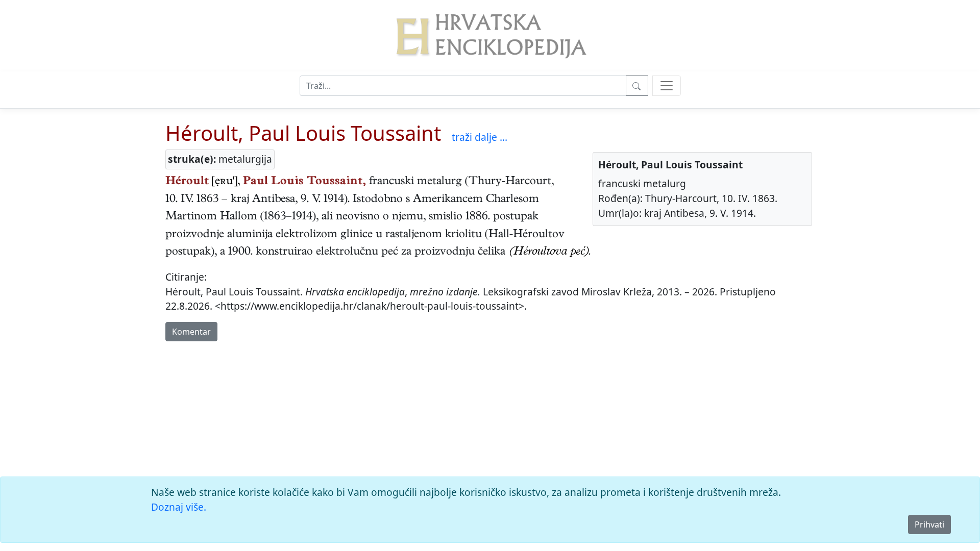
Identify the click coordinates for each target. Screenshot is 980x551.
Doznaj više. (178, 507)
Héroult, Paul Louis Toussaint (303, 133)
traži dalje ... (479, 137)
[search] (666, 86)
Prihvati (929, 524)
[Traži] (637, 86)
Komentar (191, 331)
